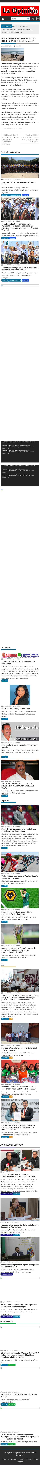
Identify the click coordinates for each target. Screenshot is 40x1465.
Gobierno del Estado (8, 129)
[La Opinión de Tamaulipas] (20, 15)
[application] (20, 451)
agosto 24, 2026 (6, 1222)
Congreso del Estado (6, 1193)
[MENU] (37, 18)
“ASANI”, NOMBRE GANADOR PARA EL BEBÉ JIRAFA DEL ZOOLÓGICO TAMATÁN (29, 138)
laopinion (18, 46)
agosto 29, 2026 (7, 265)
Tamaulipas (18, 129)
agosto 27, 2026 (7, 781)
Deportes (4, 848)
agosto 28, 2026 (7, 706)
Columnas (4, 680)
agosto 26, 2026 (6, 1172)
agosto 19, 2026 (6, 1262)
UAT (11, 1019)
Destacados (5, 195)
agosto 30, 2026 (7, 180)
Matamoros (12, 1365)
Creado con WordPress (10, 1459)
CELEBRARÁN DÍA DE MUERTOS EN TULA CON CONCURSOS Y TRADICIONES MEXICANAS (10, 139)
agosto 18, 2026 (6, 1302)
